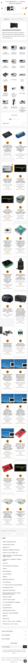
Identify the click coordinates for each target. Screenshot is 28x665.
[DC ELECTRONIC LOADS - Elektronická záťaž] (22, 101)
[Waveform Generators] (22, 47)
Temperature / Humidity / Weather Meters (12, 560)
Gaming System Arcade (9, 610)
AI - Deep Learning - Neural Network (12, 584)
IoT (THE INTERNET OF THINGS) (11, 602)
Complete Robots (7, 607)
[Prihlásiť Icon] (22, 8)
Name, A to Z (14, 123)
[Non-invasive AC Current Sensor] (14, 88)
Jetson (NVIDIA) (7, 574)
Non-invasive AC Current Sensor (14, 95)
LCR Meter (14, 79)
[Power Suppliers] (14, 61)
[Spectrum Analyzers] (14, 47)
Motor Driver (6, 618)
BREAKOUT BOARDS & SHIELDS (11, 550)
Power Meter (22, 80)
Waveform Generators (22, 53)
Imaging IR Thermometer (14, 107)
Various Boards (7, 582)
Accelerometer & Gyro (9, 544)
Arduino (5, 568)
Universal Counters (22, 67)
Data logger (22, 93)
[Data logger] (22, 88)
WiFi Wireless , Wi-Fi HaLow (10, 624)
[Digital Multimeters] (5, 61)
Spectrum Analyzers (14, 53)
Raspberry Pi (6, 547)
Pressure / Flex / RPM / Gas (10, 552)
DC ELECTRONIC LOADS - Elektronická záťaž (22, 109)
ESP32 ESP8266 (7, 571)
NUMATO (5, 615)
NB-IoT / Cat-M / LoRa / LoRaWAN (12, 621)
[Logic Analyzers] (5, 74)
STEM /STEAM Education (9, 541)
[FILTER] (1, 332)
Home (3, 538)
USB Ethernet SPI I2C (8, 579)
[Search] (25, 14)
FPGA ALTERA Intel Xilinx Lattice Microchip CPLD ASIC (12, 593)
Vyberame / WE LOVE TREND (10, 613)
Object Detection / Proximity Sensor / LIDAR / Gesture (13, 556)
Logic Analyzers (5, 80)
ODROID (5, 576)
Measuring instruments (9, 590)
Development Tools (8, 587)
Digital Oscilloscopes (6, 53)
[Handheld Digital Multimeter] (5, 88)
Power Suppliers (13, 67)
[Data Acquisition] (5, 101)
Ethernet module (7, 596)
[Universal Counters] (22, 61)
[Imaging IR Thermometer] (14, 101)
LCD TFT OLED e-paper (9, 599)
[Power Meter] (22, 74)
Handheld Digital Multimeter (5, 94)
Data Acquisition (5, 107)
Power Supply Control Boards (10, 565)
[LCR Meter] (14, 74)
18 (21, 534)
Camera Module (7, 605)
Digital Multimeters (5, 67)
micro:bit (5, 563)
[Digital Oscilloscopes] (5, 47)
